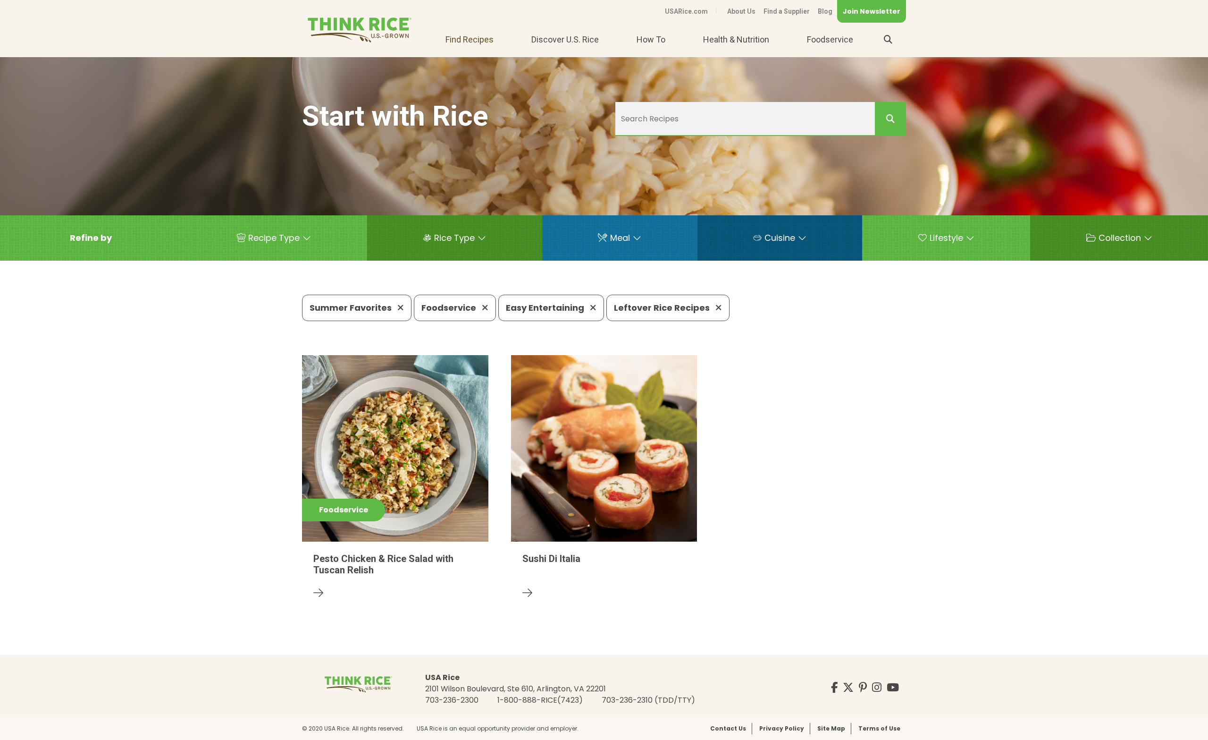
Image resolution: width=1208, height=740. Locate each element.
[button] (91, 238)
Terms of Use (879, 728)
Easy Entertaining (546, 308)
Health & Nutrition (736, 39)
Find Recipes (469, 39)
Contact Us (728, 728)
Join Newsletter (871, 11)
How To (651, 39)
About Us (741, 11)
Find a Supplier (786, 11)
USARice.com (686, 11)
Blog (825, 11)
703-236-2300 (451, 700)
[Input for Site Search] (888, 39)
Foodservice (830, 39)
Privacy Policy (781, 728)
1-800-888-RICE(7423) (540, 700)
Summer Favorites (352, 308)
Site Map (831, 728)
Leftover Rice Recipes (663, 308)
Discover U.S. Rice (565, 39)
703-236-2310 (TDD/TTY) (648, 700)
